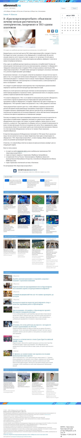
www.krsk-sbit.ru (22, 151)
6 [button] (70, 23)
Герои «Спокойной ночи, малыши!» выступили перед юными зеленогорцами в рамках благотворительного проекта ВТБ (52, 228)
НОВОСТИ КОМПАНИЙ (13, 192)
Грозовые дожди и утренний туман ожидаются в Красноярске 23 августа (24, 384)
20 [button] (70, 28)
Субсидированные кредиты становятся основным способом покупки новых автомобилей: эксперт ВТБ (51, 208)
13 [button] (70, 25)
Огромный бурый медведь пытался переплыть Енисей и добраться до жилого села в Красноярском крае (8, 386)
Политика (27, 11)
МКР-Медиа (12, 8)
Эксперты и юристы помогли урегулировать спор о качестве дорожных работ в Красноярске (32, 303)
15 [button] (75, 25)
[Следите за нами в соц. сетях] (48, 1)
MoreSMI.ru (29, 436)
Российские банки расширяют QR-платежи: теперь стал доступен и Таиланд (9, 207)
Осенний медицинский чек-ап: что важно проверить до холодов (33, 295)
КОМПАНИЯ (56, 41)
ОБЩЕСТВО (56, 36)
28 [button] (73, 30)
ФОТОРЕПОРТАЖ (11, 236)
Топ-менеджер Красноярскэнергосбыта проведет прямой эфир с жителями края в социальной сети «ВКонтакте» (33, 183)
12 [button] (67, 25)
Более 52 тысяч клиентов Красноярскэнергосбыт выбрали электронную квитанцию (50, 182)
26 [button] (67, 30)
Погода (21, 1)
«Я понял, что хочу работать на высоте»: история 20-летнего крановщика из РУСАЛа (32, 326)
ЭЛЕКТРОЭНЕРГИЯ (54, 39)
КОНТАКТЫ (61, 403)
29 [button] (75, 30)
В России (19, 11)
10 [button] (62, 25)
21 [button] (73, 28)
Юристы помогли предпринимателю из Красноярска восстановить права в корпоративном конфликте (32, 287)
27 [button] (70, 30)
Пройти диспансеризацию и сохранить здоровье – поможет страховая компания (31, 280)
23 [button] (78, 28)
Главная (5, 14)
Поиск (74, 8)
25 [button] (65, 30)
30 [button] (78, 30)
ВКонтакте (33, 170)
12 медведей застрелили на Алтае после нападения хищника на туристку (37, 384)
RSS (5, 403)
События (15, 351)
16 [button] (78, 25)
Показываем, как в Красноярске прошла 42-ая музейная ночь (23, 251)
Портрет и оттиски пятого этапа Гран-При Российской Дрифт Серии (33, 340)
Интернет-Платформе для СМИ (19, 436)
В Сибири (7, 11)
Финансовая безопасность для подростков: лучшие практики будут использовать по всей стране (8, 228)
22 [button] (75, 28)
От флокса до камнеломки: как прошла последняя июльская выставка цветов (31, 355)
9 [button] (78, 23)
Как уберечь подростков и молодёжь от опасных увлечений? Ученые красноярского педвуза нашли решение (38, 208)
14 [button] (73, 25)
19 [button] (67, 28)
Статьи (6, 8)
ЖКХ (57, 38)
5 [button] (67, 23)
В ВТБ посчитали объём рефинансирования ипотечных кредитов (24, 226)
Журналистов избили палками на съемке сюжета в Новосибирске (9, 251)
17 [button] (62, 28)
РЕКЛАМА (73, 403)
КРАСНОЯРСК (13, 1)
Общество (34, 11)
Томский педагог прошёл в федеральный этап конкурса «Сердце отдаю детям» (52, 384)
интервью (16, 322)
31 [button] (62, 33)
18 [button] (65, 28)
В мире (14, 11)
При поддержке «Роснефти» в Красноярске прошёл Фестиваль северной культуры (31, 311)
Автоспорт (16, 336)
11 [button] (65, 25)
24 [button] (62, 30)
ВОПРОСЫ (56, 43)
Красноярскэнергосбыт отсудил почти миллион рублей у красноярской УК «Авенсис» (15, 182)
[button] (62, 15)
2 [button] (78, 20)
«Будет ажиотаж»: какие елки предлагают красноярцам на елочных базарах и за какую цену (38, 252)
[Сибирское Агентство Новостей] (12, 5)
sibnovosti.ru (48, 414)
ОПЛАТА (57, 42)
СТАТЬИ (8, 272)
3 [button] (62, 23)
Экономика (42, 11)
